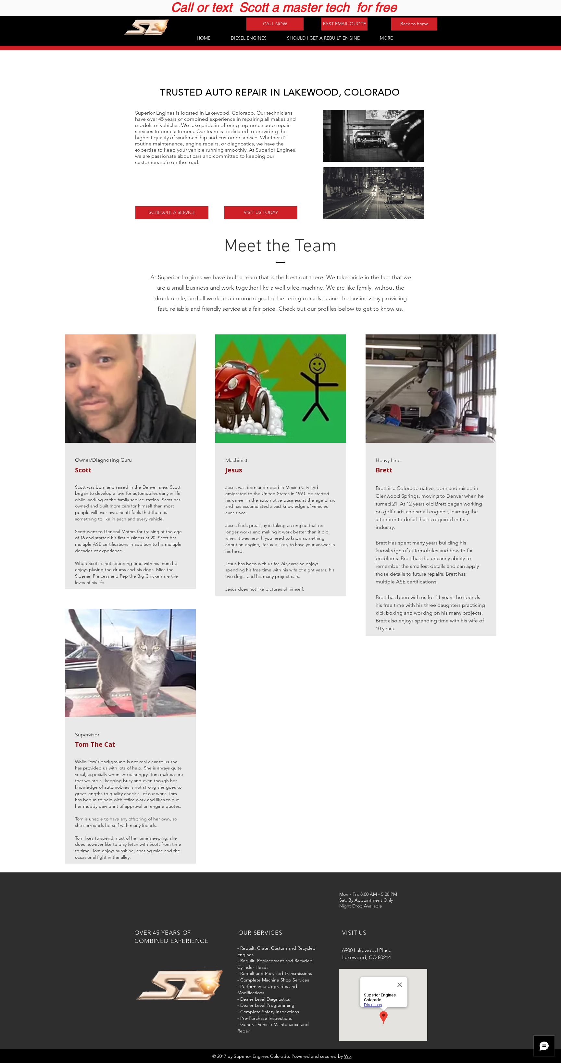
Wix (348, 1056)
